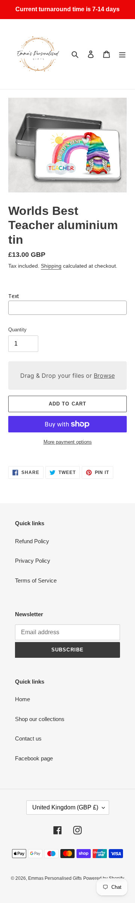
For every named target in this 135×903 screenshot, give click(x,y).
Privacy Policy (32, 560)
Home (22, 699)
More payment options (68, 442)
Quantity (17, 329)
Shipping (51, 266)
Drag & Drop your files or (67, 375)
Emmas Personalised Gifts (55, 878)
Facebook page (34, 758)
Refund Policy (32, 541)
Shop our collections (39, 719)
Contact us (28, 738)
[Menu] (122, 54)
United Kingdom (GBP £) (65, 807)
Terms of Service (36, 580)
